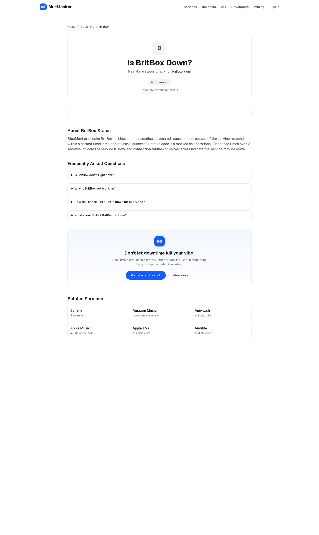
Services (190, 7)
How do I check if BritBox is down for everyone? (109, 202)
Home (71, 27)
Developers (240, 7)
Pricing (259, 7)
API (223, 7)
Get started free (143, 275)
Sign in (274, 7)
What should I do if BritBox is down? (100, 215)
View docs (181, 275)
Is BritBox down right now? (94, 175)
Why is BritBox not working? (95, 188)
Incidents (209, 7)
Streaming (87, 27)
